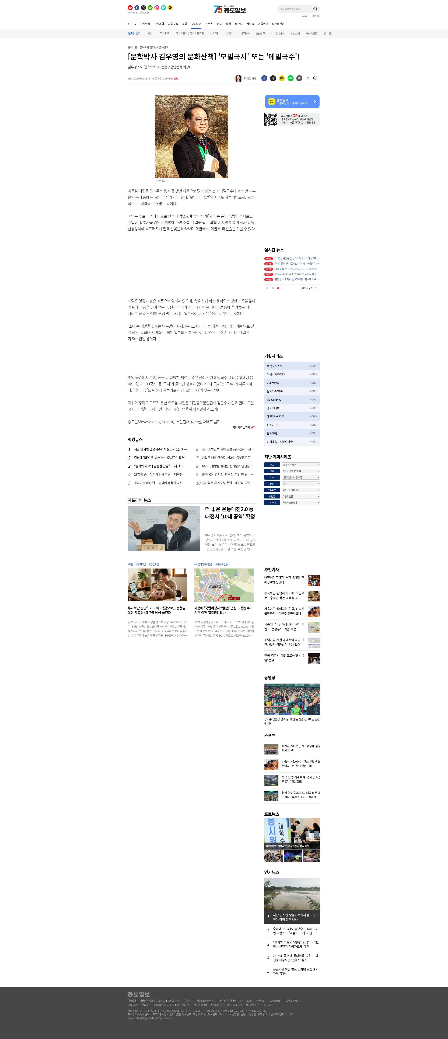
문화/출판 (272, 433)
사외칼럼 (214, 33)
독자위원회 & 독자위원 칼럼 (190, 33)
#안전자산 (154, 564)
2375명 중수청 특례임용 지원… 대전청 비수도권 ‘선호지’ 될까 (161, 474)
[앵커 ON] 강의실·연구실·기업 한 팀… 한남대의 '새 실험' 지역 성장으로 (229, 474)
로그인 (305, 15)
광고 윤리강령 (200, 1004)
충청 (228, 24)
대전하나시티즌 (275, 416)
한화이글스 (273, 425)
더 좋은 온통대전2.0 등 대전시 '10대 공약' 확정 (230, 512)
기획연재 (263, 24)
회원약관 (189, 1000)
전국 (219, 24)
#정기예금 (141, 564)
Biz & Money (274, 399)
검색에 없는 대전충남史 (280, 441)
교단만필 (260, 33)
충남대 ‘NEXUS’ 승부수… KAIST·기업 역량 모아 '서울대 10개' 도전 (161, 457)
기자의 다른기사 (243, 427)
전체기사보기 (306, 288)
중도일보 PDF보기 (292, 1000)
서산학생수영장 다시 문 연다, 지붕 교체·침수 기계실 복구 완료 (297, 279)
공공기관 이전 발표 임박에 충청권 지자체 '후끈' (161, 483)
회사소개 (132, 1000)
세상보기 (295, 33)
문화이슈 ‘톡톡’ (275, 391)
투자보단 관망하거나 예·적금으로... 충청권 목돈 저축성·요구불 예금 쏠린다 (156, 610)
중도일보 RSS (273, 1000)
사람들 (250, 24)
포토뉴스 (271, 814)
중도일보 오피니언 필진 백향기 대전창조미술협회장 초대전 (297, 263)
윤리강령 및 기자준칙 (164, 1004)
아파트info (273, 383)
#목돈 (130, 564)
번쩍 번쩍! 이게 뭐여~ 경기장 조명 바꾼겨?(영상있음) (301, 779)
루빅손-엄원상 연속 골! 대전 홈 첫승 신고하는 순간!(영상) (292, 721)
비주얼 (238, 24)
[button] (324, 34)
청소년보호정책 (253, 1004)
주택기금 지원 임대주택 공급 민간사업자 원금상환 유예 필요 (284, 642)
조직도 (161, 1000)
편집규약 (146, 1004)
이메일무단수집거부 (226, 1000)
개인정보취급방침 (205, 1000)
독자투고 (259, 1000)
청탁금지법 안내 (234, 1004)
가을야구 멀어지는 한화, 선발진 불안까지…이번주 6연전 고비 (284, 610)
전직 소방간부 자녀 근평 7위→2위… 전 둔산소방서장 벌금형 (229, 449)
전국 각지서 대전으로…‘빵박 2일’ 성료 (284, 657)
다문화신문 (278, 24)
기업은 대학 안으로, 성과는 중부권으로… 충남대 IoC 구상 (229, 457)
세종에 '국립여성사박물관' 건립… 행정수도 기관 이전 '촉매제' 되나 (223, 610)
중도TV (132, 24)
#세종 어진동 (221, 564)
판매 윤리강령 (216, 1004)
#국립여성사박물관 (203, 564)
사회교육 (173, 24)
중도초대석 (273, 408)
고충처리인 (133, 1004)
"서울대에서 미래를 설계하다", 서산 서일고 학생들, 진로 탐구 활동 (297, 274)
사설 (150, 33)
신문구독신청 (245, 1000)
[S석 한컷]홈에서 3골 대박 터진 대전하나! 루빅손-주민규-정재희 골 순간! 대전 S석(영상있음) (301, 794)
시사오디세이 (278, 33)
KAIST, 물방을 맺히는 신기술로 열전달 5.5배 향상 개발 (229, 466)
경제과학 (159, 24)
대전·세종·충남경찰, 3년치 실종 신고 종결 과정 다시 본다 (297, 269)
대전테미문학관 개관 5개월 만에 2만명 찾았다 (284, 579)
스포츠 (209, 24)
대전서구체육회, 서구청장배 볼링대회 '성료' (301, 747)
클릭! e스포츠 (274, 366)
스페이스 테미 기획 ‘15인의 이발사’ (292, 258)
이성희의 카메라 (276, 374)
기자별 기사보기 (147, 1000)
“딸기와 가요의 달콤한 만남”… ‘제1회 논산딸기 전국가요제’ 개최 (161, 466)
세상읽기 (229, 33)
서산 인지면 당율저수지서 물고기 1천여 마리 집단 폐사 (161, 449)
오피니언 (196, 24)
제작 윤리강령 (183, 1004)
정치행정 (145, 24)
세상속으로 (311, 33)
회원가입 (316, 15)
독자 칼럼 (165, 33)
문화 (184, 24)
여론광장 (245, 33)
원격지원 (268, 1004)
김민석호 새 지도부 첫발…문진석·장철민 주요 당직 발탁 (229, 483)
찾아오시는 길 (174, 1000)
